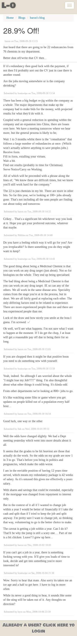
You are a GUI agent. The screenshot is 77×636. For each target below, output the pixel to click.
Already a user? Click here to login (39, 628)
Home (10, 17)
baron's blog (37, 17)
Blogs (21, 17)
